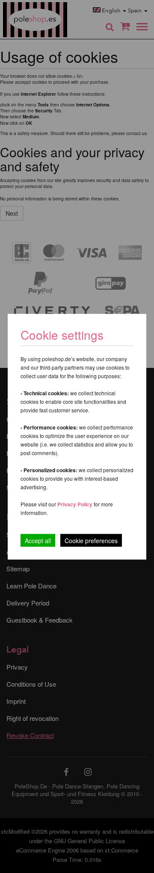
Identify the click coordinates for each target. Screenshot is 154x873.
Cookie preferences (91, 540)
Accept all (38, 540)
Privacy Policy (74, 504)
